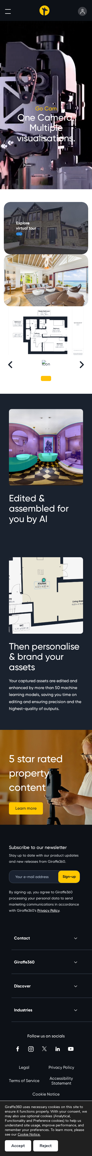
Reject (46, 1146)
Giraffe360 (24, 962)
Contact (22, 938)
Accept (18, 1146)
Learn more (26, 808)
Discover (22, 986)
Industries (23, 1010)
